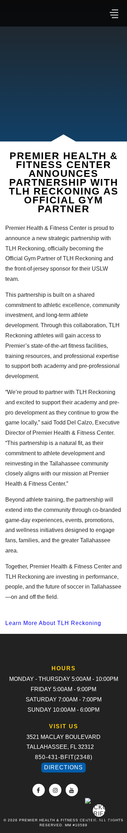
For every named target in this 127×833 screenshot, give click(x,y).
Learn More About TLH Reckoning (53, 623)
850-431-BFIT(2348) (63, 757)
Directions (63, 767)
